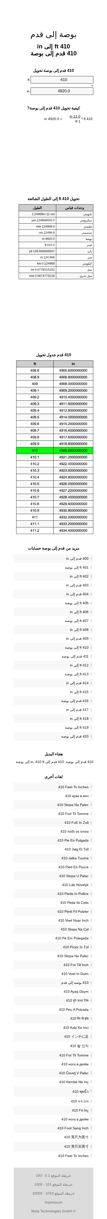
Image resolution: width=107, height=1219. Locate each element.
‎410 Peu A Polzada (74, 1010)
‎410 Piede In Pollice (73, 894)
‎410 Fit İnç (80, 1110)
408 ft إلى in (79, 630)
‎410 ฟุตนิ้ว (80, 1092)
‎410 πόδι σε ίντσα (74, 831)
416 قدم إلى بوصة (75, 701)
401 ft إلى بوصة (77, 567)
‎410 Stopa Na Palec (73, 805)
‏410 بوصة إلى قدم (75, 983)
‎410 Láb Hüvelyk (75, 885)
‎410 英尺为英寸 (76, 1137)
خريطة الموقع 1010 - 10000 (53, 1193)
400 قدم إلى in (77, 558)
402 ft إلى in (79, 576)
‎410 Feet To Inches (73, 787)
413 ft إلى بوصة (77, 674)
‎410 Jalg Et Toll (77, 849)
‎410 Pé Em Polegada (72, 938)
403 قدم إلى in (77, 585)
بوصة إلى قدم (53, 34)
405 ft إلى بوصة (77, 603)
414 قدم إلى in (77, 683)
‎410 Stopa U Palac (74, 876)
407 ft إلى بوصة (77, 621)
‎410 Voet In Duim (75, 974)
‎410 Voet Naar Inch (73, 920)
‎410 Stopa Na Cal (75, 929)
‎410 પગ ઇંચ (80, 1101)
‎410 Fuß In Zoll (76, 823)
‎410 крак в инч (77, 796)
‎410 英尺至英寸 (76, 1146)
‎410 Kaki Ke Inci (76, 1028)
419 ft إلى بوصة (77, 727)
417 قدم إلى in (77, 710)
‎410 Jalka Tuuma (75, 858)
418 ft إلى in (79, 719)
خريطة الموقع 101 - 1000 (53, 1184)
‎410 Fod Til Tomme (73, 814)
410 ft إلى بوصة (77, 647)
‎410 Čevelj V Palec (74, 1073)
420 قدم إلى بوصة (75, 736)
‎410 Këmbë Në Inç (74, 1082)
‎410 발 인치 (79, 1046)
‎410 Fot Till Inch (76, 965)
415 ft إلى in (79, 692)
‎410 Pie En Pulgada (73, 840)
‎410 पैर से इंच (79, 1018)
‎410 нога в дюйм (75, 1064)
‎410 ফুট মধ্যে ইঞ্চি (77, 1000)
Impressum (53, 1202)
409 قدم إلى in (77, 638)
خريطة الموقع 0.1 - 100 (53, 1176)
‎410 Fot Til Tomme (74, 1055)
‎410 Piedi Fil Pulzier (73, 911)
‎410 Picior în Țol (76, 947)
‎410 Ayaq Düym (76, 991)
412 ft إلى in (79, 665)
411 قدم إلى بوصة (75, 656)
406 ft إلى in (79, 612)
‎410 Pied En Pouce (73, 867)
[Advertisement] (53, 12)
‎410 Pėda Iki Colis (74, 903)
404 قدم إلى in (77, 594)
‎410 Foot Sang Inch (73, 1128)
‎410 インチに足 (76, 1036)
